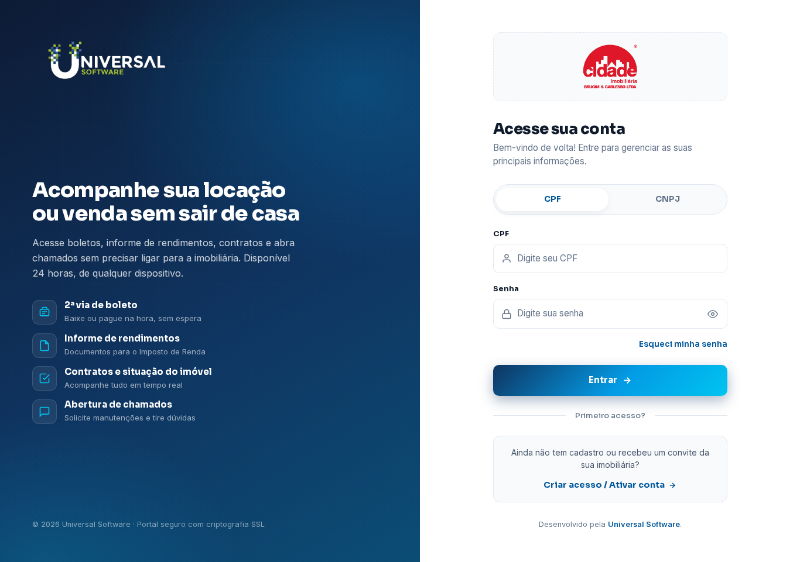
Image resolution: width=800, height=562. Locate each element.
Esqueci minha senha (683, 344)
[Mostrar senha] (712, 314)
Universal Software (644, 524)
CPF (552, 199)
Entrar (603, 379)
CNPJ (667, 199)
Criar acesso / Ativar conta (604, 485)
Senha (506, 289)
